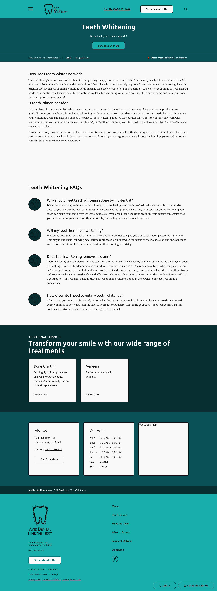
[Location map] (163, 449)
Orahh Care (75, 579)
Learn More (40, 394)
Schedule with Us (156, 9)
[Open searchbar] (186, 9)
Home (115, 506)
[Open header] (31, 9)
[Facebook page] (115, 559)
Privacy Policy (34, 579)
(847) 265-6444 (82, 57)
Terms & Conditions (51, 579)
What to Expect (121, 532)
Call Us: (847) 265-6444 (117, 9)
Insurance (118, 549)
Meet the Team (120, 523)
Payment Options (122, 540)
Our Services (119, 514)
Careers (65, 579)
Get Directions (49, 459)
